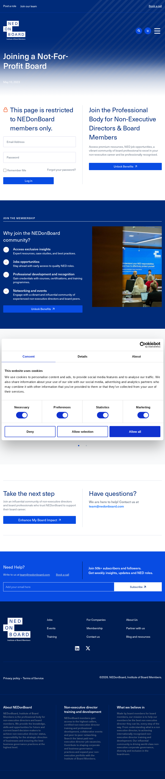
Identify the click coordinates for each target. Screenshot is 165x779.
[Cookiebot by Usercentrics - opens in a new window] (142, 345)
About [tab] (136, 356)
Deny (30, 431)
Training (52, 636)
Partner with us (135, 628)
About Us (132, 620)
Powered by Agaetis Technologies (82, 775)
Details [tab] (83, 356)
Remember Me (16, 170)
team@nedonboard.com (106, 506)
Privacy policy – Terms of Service (23, 678)
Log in (28, 181)
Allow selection (82, 431)
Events (51, 628)
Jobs (50, 620)
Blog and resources (138, 636)
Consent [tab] (29, 356)
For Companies (96, 620)
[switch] (62, 415)
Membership (95, 628)
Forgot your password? (61, 169)
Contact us (93, 636)
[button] (139, 31)
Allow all (135, 431)
